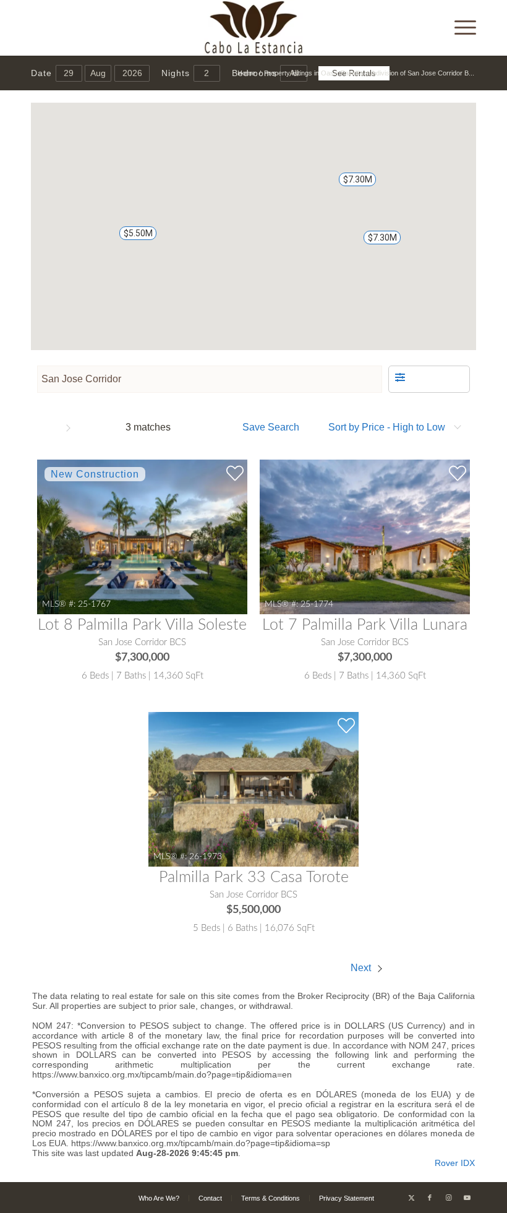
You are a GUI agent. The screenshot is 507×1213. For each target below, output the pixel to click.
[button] (376, 243)
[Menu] (459, 28)
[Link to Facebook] (429, 1197)
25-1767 (94, 604)
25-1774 (316, 604)
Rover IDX (455, 1163)
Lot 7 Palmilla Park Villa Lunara (364, 625)
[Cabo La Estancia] (254, 28)
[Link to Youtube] (467, 1197)
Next (362, 967)
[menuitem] (459, 28)
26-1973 (205, 856)
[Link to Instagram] (448, 1197)
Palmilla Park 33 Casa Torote (254, 877)
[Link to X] (411, 1197)
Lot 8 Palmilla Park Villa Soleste (142, 625)
